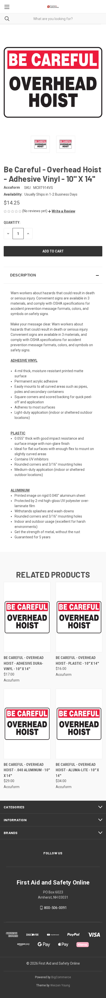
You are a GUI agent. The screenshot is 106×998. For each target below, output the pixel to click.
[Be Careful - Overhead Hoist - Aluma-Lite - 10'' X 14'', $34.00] (79, 724)
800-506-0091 (55, 908)
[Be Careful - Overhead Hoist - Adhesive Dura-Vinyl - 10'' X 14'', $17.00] (27, 617)
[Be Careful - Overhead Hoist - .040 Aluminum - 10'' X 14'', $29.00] (27, 724)
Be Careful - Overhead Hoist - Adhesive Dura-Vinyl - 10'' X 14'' (24, 663)
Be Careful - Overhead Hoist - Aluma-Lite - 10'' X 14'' (77, 770)
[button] (61, 211)
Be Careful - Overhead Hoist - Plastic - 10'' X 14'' (77, 661)
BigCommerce (61, 977)
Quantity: (12, 223)
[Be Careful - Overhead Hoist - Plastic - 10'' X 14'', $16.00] (79, 617)
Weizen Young (60, 985)
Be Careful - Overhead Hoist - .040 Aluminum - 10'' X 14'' (27, 770)
